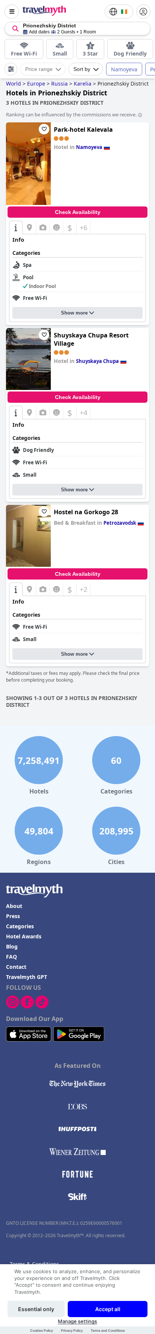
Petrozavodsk (119, 522)
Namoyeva (124, 69)
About (14, 905)
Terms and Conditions (108, 1330)
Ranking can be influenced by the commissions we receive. (71, 114)
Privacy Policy (72, 1330)
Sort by (81, 69)
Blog (12, 946)
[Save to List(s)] (44, 129)
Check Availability (77, 212)
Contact (16, 966)
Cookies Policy (41, 1330)
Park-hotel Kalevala (83, 129)
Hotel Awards (23, 936)
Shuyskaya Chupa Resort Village (91, 339)
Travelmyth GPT (26, 976)
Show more (74, 313)
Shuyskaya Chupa (97, 361)
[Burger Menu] (12, 12)
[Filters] (11, 69)
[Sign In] (143, 12)
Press (13, 916)
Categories (20, 926)
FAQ (11, 956)
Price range (39, 69)
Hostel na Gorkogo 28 (86, 512)
